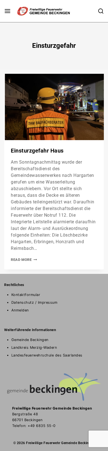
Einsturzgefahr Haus (37, 150)
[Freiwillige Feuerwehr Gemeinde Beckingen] (38, 11)
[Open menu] (7, 11)
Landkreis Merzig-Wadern (34, 347)
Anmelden (20, 310)
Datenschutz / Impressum (34, 302)
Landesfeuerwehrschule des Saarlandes (47, 355)
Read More (24, 260)
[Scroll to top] (93, 438)
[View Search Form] (101, 11)
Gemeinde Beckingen (29, 340)
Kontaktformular (25, 295)
